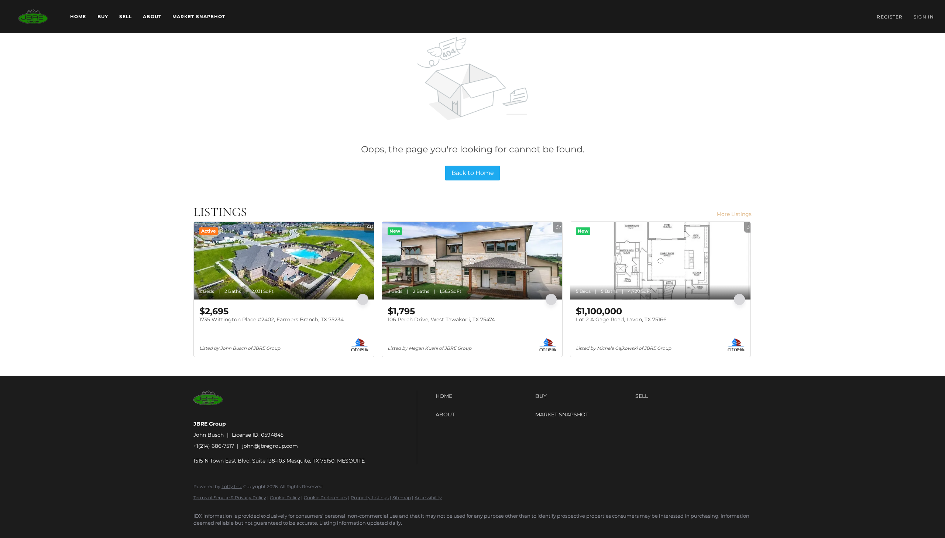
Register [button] (890, 17)
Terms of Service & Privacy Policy (229, 497)
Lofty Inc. (231, 486)
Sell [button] (125, 16)
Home (78, 16)
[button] (33, 16)
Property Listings (370, 497)
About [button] (152, 16)
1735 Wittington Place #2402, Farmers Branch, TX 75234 (271, 319)
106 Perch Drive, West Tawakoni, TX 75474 (441, 319)
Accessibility (428, 497)
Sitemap (401, 497)
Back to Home (472, 172)
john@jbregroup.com (270, 446)
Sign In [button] (924, 17)
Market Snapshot (199, 16)
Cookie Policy (285, 497)
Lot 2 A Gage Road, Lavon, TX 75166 (621, 319)
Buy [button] (102, 16)
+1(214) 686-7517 (213, 446)
